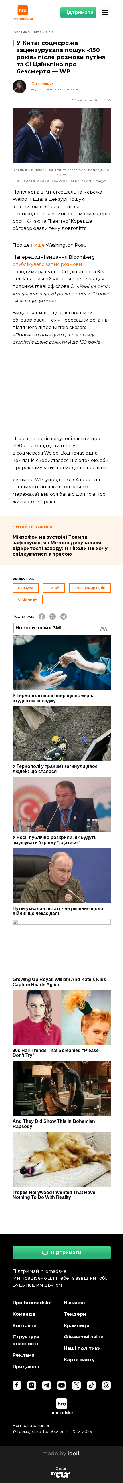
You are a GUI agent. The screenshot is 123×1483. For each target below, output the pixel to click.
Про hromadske (32, 1302)
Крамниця (77, 1325)
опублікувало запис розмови (47, 264)
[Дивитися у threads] (106, 1385)
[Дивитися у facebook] (17, 1385)
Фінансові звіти (84, 1337)
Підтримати (78, 12)
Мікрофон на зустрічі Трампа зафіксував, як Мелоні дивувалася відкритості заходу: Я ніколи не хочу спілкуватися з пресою (60, 545)
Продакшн (26, 1366)
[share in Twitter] (52, 616)
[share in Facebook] (42, 616)
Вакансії (74, 1302)
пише (38, 245)
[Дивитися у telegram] (46, 1385)
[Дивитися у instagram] (31, 1385)
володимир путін (90, 588)
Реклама (24, 1355)
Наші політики (82, 1348)
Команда (24, 1314)
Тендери (75, 1314)
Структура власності (26, 1340)
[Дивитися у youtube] (61, 1385)
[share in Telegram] (63, 616)
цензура (25, 588)
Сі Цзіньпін (27, 599)
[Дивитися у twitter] (76, 1385)
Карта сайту (79, 1359)
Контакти (25, 1325)
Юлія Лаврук (42, 83)
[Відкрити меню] (105, 12)
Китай (54, 588)
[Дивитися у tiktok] (91, 1385)
